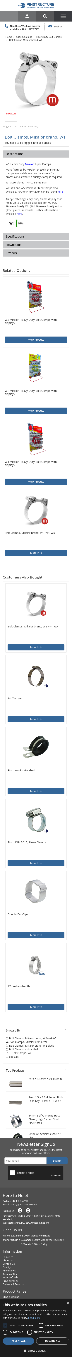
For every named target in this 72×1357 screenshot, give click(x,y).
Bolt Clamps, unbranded (23, 1049)
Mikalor (29, 164)
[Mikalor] (11, 113)
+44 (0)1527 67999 (30, 29)
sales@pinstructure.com (23, 1204)
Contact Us (9, 1263)
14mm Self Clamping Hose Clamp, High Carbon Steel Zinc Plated (44, 1119)
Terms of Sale (10, 1277)
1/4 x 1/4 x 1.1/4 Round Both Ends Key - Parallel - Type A (46, 1099)
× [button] (67, 1303)
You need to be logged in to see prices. (28, 142)
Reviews (11, 253)
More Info (36, 552)
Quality (7, 1267)
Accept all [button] (19, 1340)
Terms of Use (10, 1274)
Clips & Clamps (24, 36)
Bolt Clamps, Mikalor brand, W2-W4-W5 (32, 1038)
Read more (34, 1317)
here (60, 191)
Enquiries (8, 1257)
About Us (8, 1260)
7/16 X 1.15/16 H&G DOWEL (45, 1078)
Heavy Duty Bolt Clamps (48, 36)
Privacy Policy (10, 1280)
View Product (36, 339)
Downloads (13, 245)
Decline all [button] (52, 1340)
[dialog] (36, 1328)
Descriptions (14, 154)
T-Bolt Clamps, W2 (20, 1053)
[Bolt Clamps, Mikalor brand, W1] (36, 79)
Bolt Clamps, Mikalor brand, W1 (25, 40)
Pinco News (9, 1270)
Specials (13, 1056)
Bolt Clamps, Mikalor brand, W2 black (31, 1045)
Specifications (15, 236)
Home (9, 36)
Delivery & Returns (13, 1284)
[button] (36, 1351)
